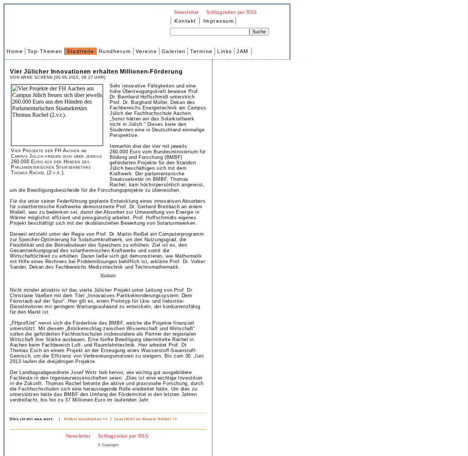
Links (224, 51)
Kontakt (185, 21)
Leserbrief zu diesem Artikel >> (145, 419)
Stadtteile (80, 51)
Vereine (146, 51)
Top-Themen (45, 51)
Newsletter (186, 12)
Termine (201, 51)
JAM (243, 51)
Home (15, 51)
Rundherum (115, 51)
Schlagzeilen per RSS (231, 12)
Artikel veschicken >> (86, 419)
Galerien (174, 51)
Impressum (217, 21)
